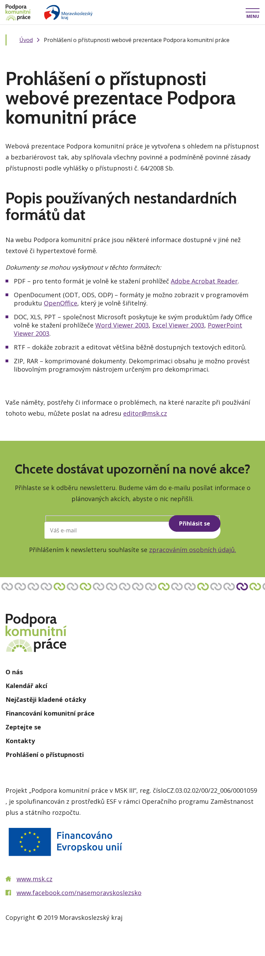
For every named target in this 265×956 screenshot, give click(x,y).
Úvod (26, 40)
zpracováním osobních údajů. (192, 549)
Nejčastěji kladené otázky (46, 699)
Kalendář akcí (26, 686)
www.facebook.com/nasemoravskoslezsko (79, 893)
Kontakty (20, 741)
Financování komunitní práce (50, 713)
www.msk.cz (34, 879)
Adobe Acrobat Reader (204, 281)
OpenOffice (60, 303)
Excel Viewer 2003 (178, 325)
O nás (14, 672)
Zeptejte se (23, 727)
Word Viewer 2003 (122, 325)
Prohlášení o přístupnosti (45, 754)
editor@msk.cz (145, 413)
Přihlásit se (194, 523)
